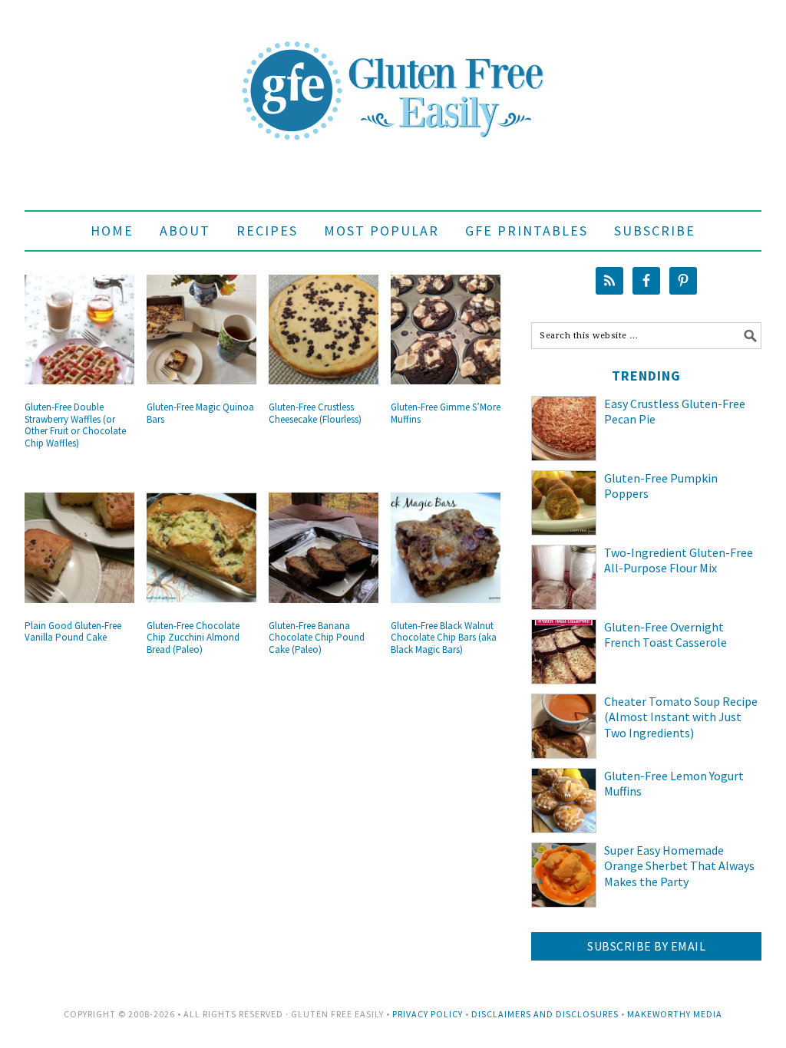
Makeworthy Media (674, 1014)
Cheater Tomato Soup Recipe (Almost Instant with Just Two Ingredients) (681, 717)
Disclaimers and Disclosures (545, 1014)
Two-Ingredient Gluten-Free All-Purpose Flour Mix (678, 560)
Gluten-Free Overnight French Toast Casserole (665, 635)
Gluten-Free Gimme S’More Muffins (445, 413)
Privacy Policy (427, 1014)
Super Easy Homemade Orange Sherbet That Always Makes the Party (679, 866)
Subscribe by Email (646, 946)
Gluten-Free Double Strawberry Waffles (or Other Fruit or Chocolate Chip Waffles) (75, 425)
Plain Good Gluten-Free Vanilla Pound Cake (73, 631)
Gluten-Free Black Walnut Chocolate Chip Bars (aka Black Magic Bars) (444, 637)
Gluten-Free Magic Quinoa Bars (200, 413)
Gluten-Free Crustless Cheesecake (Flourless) (315, 413)
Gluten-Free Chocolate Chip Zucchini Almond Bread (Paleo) (193, 637)
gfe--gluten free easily (393, 78)
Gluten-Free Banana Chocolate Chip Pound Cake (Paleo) (317, 637)
